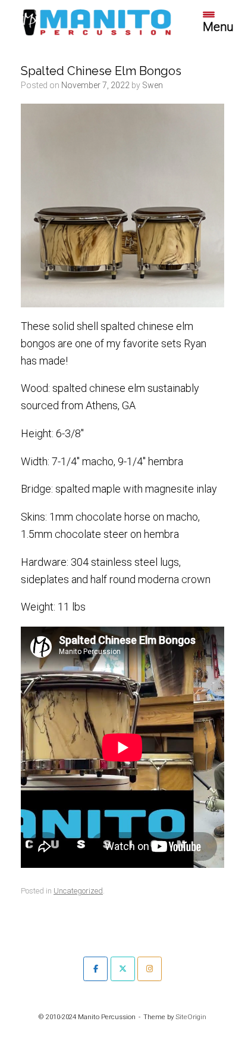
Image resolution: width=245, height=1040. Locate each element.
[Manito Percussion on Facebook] (95, 969)
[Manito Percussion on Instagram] (149, 969)
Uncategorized (78, 890)
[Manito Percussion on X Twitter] (123, 969)
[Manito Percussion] (97, 21)
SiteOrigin (190, 1017)
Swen (152, 85)
